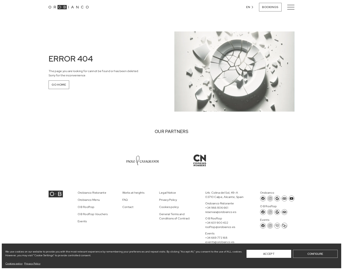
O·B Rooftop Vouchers (93, 214)
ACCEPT (269, 254)
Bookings (270, 7)
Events (82, 221)
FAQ (125, 200)
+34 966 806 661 (216, 208)
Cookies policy (14, 263)
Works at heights (133, 193)
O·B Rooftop (86, 207)
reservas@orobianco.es (220, 212)
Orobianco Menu (89, 200)
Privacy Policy (32, 263)
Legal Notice (167, 193)
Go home (59, 85)
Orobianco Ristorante (92, 193)
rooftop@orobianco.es (220, 227)
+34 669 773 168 (216, 238)
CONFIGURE (315, 254)
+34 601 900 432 (216, 223)
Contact (127, 207)
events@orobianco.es (219, 242)
